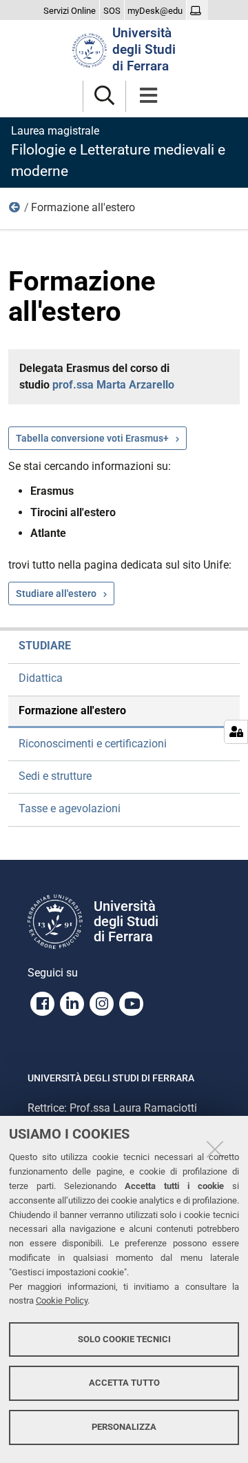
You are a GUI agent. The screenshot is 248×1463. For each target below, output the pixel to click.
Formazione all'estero (72, 710)
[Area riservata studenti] (197, 11)
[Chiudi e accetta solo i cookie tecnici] (215, 1149)
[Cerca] (104, 96)
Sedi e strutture (55, 776)
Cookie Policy (61, 1300)
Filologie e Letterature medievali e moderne (118, 151)
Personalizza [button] (124, 1427)
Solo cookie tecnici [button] (124, 1339)
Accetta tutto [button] (124, 1382)
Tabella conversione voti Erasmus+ (92, 438)
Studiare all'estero (56, 593)
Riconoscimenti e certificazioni (93, 743)
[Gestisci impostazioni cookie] (236, 732)
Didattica (41, 678)
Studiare (15, 210)
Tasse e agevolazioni (70, 808)
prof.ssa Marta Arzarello (113, 384)
